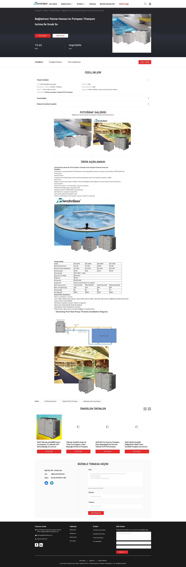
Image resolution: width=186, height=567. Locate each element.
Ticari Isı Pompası (54, 10)
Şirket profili (73, 530)
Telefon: (91, 502)
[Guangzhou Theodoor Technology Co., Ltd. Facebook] (36, 545)
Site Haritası (82, 560)
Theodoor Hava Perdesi (99, 530)
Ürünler (45, 10)
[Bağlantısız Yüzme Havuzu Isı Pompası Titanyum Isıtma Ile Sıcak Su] (131, 33)
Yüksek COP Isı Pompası (69, 401)
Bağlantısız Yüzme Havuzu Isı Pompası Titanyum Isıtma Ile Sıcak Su (107, 444)
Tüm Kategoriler (97, 541)
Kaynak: (91, 492)
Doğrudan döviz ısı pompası (91, 401)
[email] (46, 483)
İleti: (90, 469)
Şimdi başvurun (96, 513)
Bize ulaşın (73, 541)
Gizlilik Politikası (102, 560)
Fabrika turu (73, 533)
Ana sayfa (38, 10)
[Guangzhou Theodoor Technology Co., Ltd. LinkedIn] (41, 545)
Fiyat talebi (144, 62)
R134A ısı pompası (50, 401)
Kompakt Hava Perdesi (99, 534)
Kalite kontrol (73, 537)
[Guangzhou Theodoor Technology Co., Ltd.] (40, 3)
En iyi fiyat (42, 36)
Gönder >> (122, 552)
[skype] (51, 483)
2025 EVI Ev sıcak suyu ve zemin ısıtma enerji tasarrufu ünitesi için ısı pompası (77, 444)
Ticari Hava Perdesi (98, 537)
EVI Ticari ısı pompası (45, 442)
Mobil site (91, 560)
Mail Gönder (60, 36)
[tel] (57, 483)
